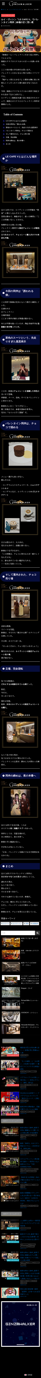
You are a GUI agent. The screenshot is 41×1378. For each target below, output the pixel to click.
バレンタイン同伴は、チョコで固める (18, 130)
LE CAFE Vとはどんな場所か (15, 121)
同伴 (27, 923)
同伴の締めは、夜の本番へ (14, 140)
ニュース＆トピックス (8, 15)
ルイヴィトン (17, 923)
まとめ (7, 144)
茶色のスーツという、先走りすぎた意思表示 (20, 127)
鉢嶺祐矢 (35, 923)
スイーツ (6, 923)
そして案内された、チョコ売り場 (16, 134)
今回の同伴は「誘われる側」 (15, 124)
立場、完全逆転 (10, 137)
